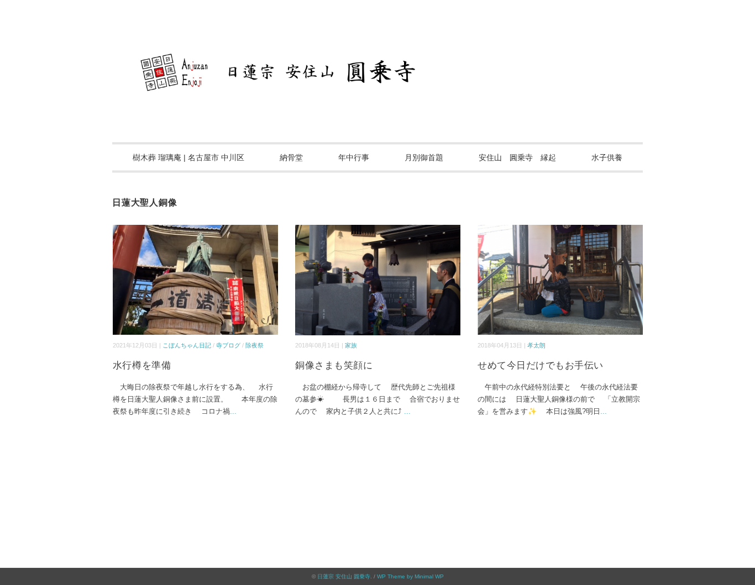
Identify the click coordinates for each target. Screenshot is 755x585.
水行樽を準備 (142, 365)
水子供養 (606, 157)
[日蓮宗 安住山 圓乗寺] (377, 41)
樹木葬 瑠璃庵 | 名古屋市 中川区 (188, 157)
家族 (351, 345)
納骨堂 (291, 157)
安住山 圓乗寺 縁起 (517, 157)
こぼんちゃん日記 (186, 345)
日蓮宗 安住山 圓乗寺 (343, 576)
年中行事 (353, 157)
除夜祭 (254, 345)
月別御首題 (424, 157)
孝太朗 (536, 345)
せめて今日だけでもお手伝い (541, 365)
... (233, 411)
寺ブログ (228, 345)
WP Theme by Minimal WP (410, 576)
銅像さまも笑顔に (334, 365)
